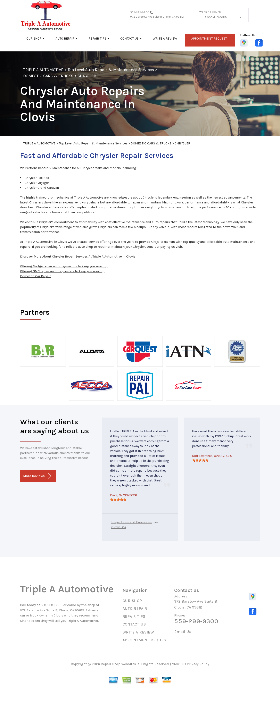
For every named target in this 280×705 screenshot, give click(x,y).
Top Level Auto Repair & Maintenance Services (111, 69)
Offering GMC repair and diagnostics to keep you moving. (62, 271)
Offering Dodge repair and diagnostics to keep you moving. (64, 266)
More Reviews (34, 476)
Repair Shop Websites (118, 664)
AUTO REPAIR (65, 38)
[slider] (118, 499)
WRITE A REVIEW (165, 38)
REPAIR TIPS (97, 38)
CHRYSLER (86, 76)
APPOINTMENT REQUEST (209, 38)
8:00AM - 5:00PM (216, 17)
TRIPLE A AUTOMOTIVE (43, 69)
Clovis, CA (118, 527)
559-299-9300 (139, 12)
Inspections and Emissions (131, 522)
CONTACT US (129, 38)
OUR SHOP (33, 38)
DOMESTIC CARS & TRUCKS (48, 76)
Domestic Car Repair (35, 276)
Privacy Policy (198, 664)
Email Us (182, 632)
